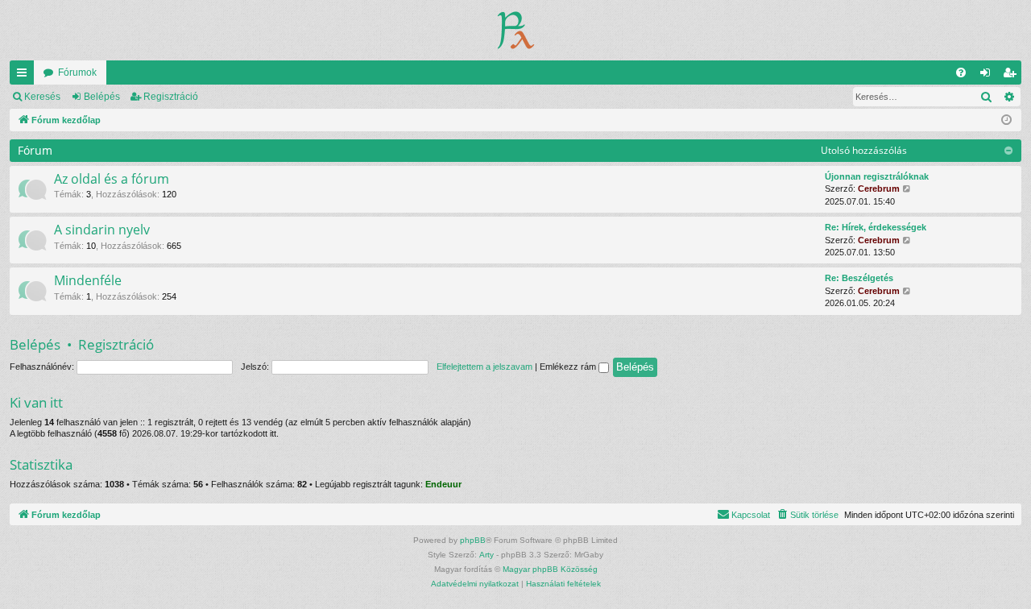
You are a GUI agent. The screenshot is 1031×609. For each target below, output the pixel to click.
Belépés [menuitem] (988, 76)
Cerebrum (879, 188)
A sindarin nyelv (102, 229)
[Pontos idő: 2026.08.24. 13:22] (1006, 120)
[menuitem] (961, 72)
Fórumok (77, 72)
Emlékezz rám (569, 366)
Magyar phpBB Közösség (550, 569)
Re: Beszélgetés (859, 278)
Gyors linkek (25, 76)
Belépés (102, 96)
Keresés (42, 96)
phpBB (473, 540)
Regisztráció (170, 96)
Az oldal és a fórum (111, 179)
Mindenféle (88, 280)
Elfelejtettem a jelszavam (484, 366)
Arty (486, 554)
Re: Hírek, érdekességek (875, 227)
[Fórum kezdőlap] (516, 30)
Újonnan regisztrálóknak (877, 176)
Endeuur (443, 484)
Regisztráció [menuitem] (1012, 76)
